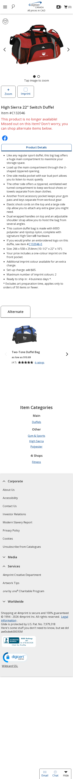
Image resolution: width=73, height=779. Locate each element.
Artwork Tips (11, 583)
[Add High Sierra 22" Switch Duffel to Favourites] (5, 21)
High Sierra (36, 441)
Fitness (36, 462)
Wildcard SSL (10, 667)
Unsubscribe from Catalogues (22, 548)
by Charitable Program (23, 591)
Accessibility (10, 498)
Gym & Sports (36, 436)
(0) (67, 8)
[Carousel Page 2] (38, 76)
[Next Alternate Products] (67, 354)
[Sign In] (59, 7)
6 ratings (40, 363)
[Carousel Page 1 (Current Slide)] (34, 76)
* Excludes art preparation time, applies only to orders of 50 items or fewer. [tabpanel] (35, 221)
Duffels (36, 422)
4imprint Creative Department (22, 575)
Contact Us (10, 506)
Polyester (36, 446)
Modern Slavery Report (18, 523)
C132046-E (35, 244)
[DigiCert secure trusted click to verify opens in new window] (15, 657)
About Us (9, 490)
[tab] (36, 147)
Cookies (8, 540)
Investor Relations (15, 515)
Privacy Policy (12, 532)
